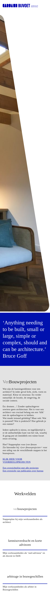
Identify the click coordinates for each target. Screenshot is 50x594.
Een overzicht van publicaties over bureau (23, 470)
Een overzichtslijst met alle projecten (21, 468)
